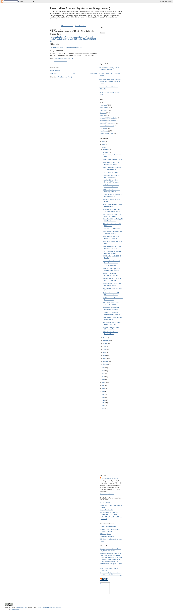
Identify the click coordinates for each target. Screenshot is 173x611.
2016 (103, 388)
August (105, 343)
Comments (103, 113)
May (104, 352)
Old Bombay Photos (105, 534)
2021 (103, 374)
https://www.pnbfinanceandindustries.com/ (66, 47)
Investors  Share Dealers (109, 118)
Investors (102, 115)
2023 (103, 368)
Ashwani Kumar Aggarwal (110, 478)
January (105, 364)
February (106, 361)
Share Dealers (104, 131)
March (105, 358)
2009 (103, 409)
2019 (103, 379)
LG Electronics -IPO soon (110, 172)
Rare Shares (103, 128)
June (105, 349)
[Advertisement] (73, 82)
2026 (103, 141)
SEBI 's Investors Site (109, 265)
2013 (103, 397)
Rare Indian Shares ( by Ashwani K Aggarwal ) (80, 8)
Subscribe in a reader (67, 26)
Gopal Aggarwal (15, 609)
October (105, 338)
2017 (103, 385)
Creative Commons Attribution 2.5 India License (49, 607)
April (104, 355)
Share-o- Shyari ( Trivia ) (107, 133)
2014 (103, 394)
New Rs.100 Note (105, 502)
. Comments (57, 61)
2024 (103, 147)
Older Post (94, 73)
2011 (103, 403)
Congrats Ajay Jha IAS (106, 510)
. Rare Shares (63, 61)
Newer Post (53, 73)
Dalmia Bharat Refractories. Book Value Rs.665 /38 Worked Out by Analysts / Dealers (109, 81)
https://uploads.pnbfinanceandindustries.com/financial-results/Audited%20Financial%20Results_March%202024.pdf (73, 39)
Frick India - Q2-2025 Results (111, 229)
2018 (103, 382)
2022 (103, 371)
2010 (103, 406)
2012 (103, 400)
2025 (103, 144)
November (106, 152)
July (104, 346)
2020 (103, 376)
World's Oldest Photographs (108, 526)
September (106, 340)
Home (73, 73)
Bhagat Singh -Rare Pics (107, 536)
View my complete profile (107, 494)
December (106, 149)
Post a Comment (55, 70)
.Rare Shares (103, 110)
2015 (103, 391)
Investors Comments (108, 120)
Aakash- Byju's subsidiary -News (112, 159)
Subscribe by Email (80, 26)
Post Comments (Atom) (65, 77)
